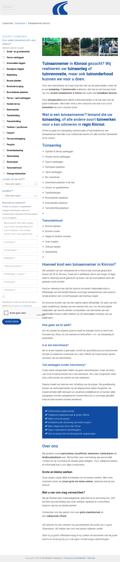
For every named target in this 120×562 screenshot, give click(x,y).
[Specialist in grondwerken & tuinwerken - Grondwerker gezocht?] (60, 7)
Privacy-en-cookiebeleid (74, 558)
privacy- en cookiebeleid (23, 306)
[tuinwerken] (51, 47)
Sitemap (91, 558)
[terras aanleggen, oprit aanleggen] (109, 47)
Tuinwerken (19, 23)
